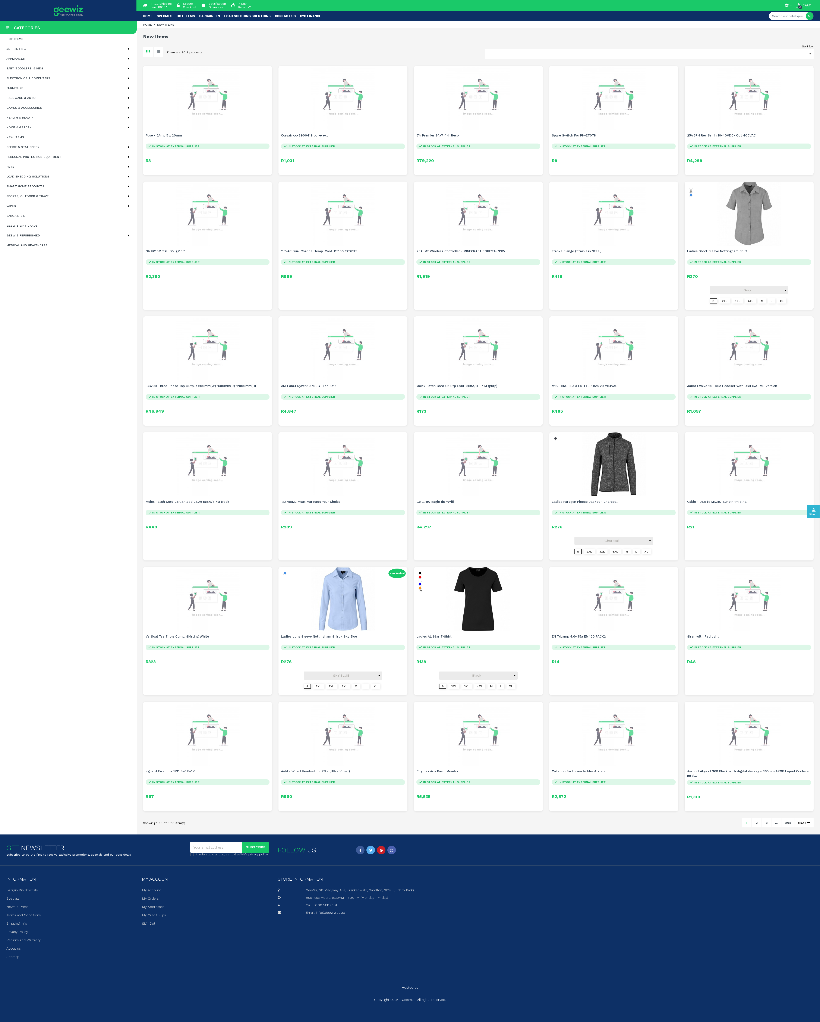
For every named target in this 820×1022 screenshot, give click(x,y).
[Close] (453, 475)
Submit (410, 534)
